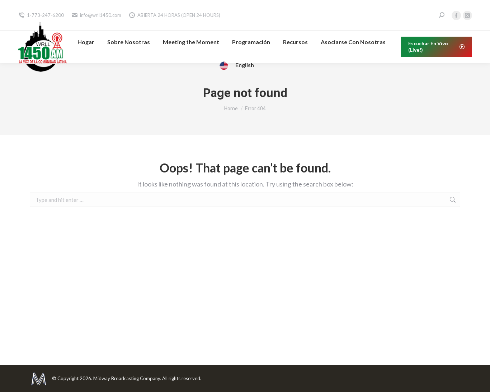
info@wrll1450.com (100, 15)
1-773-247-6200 (45, 15)
